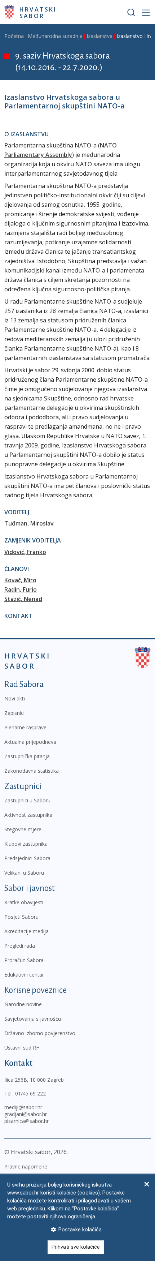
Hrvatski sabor (38, 12)
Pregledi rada (19, 945)
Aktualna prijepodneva (30, 741)
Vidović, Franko (25, 552)
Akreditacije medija (26, 931)
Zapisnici (14, 712)
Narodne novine (23, 1004)
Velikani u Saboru (24, 872)
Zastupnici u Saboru (27, 800)
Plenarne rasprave (25, 727)
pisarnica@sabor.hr (26, 1121)
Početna (14, 36)
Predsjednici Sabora (27, 858)
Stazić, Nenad (23, 599)
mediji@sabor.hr (23, 1107)
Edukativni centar (24, 974)
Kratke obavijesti (23, 902)
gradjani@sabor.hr (25, 1114)
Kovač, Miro (20, 580)
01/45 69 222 (30, 1093)
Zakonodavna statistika (31, 770)
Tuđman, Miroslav (29, 523)
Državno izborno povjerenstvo (39, 1033)
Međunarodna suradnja (55, 36)
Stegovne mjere (22, 829)
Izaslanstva (99, 36)
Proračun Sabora (24, 960)
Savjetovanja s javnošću (32, 1018)
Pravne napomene (25, 1166)
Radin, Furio (20, 589)
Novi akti (14, 698)
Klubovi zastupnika (26, 843)
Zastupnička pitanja (27, 756)
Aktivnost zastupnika (28, 814)
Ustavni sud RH (22, 1047)
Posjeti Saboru (21, 916)
